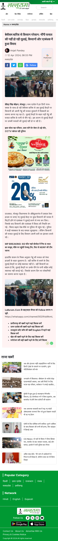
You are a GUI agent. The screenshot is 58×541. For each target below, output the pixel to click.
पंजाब (39, 481)
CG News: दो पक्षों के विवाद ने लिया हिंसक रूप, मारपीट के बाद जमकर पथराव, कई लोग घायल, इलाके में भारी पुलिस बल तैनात (39, 442)
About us (19, 531)
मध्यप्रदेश (42, 20)
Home (6, 24)
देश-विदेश (18, 14)
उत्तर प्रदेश (11, 20)
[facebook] (28, 518)
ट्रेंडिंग (41, 14)
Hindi (5, 499)
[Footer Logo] (29, 511)
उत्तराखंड (20, 20)
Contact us (8, 531)
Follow (33, 65)
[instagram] (37, 518)
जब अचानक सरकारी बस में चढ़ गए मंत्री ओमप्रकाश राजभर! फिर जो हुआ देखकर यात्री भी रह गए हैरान (40, 411)
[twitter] (32, 518)
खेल (51, 14)
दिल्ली (3, 20)
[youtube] (42, 518)
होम (7, 14)
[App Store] (37, 523)
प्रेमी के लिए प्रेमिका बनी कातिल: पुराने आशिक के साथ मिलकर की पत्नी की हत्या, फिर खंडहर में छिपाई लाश (40, 427)
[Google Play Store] (19, 523)
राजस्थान (29, 481)
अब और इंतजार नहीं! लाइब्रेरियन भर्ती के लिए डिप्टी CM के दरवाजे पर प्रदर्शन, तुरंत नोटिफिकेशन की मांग (39, 366)
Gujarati (29, 499)
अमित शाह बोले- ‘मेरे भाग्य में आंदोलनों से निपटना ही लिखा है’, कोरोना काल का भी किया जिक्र (39, 457)
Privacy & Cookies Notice (14, 534)
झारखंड (34, 20)
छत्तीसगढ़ (50, 20)
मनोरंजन (30, 14)
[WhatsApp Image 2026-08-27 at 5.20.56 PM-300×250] (29, 208)
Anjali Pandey (17, 50)
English (16, 499)
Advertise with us (34, 531)
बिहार (27, 20)
